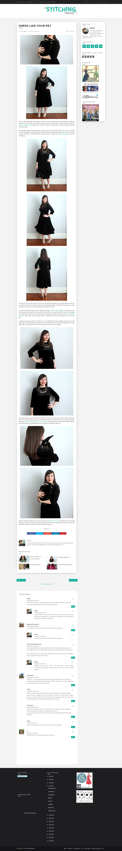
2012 (50, 834)
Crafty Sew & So (54, 521)
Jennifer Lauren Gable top (57, 310)
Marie (25, 31)
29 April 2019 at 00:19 (40, 612)
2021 (50, 779)
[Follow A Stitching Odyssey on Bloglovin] (22, 776)
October (50, 791)
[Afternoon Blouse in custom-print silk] (24, 559)
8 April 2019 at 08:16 (32, 733)
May (49, 801)
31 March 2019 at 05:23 (33, 707)
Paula (28, 721)
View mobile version (47, 584)
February (51, 811)
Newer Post (21, 580)
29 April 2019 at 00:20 (40, 663)
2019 (50, 786)
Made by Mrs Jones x (33, 624)
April (49, 804)
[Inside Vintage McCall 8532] (52, 566)
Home (65, 848)
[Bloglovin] (100, 46)
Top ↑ (102, 848)
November (51, 788)
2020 (50, 783)
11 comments (71, 31)
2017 (50, 818)
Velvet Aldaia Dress (35, 564)
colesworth (30, 675)
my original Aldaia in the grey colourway (36, 421)
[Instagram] (88, 46)
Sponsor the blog (51, 2)
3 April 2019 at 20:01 (32, 723)
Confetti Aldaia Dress (63, 557)
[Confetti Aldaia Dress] (52, 559)
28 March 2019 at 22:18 (33, 646)
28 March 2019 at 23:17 (33, 677)
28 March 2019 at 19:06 (33, 626)
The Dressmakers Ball (25, 125)
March (50, 807)
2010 (50, 840)
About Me (21, 2)
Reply (73, 606)
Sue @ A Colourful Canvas (34, 644)
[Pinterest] (96, 46)
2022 (50, 776)
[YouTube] (92, 46)
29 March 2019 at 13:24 (33, 691)
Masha (29, 598)
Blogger (33, 813)
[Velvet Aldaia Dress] (24, 566)
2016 (50, 821)
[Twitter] (84, 46)
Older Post (73, 580)
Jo (27, 731)
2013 (50, 831)
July (49, 798)
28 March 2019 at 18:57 (33, 600)
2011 (50, 837)
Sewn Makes (29, 2)
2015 (50, 824)
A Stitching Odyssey (30, 848)
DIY (35, 2)
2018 (50, 815)
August (50, 795)
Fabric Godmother (64, 134)
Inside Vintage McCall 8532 (65, 564)
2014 (50, 828)
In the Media (41, 2)
